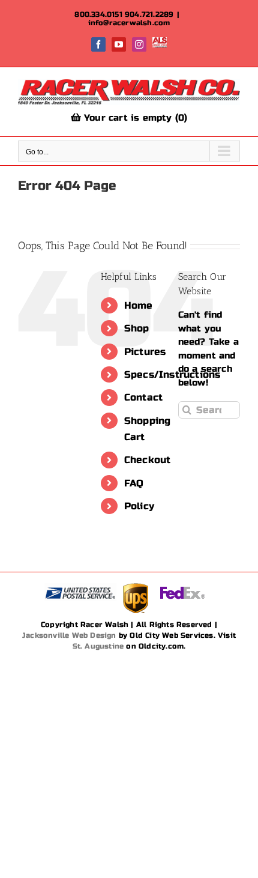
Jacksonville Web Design (69, 635)
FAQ (134, 483)
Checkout (147, 459)
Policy (139, 506)
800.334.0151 (98, 14)
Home (138, 305)
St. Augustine (98, 646)
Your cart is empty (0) (134, 117)
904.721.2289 (149, 14)
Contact (143, 397)
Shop (136, 328)
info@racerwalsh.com (129, 23)
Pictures (145, 351)
